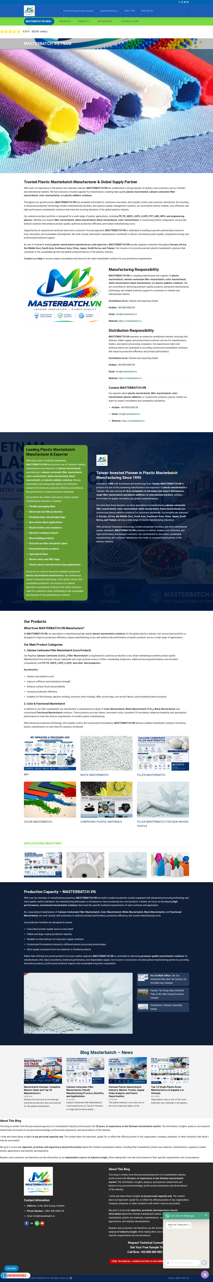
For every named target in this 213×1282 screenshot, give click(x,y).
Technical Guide (130, 21)
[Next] (205, 111)
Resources (65, 21)
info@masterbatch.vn (126, 314)
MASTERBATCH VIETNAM (38, 21)
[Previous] (8, 111)
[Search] (188, 10)
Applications (105, 21)
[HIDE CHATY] (205, 1274)
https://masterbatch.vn (130, 321)
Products (83, 21)
